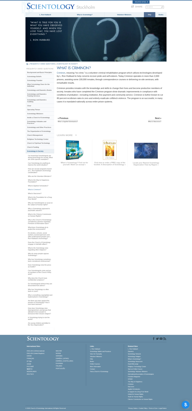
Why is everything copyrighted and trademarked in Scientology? (40, 296)
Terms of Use (153, 408)
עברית (29, 361)
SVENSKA (59, 356)
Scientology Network (134, 354)
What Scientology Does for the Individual (38, 85)
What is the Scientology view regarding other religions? (38, 249)
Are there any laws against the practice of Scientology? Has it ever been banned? (38, 302)
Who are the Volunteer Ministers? (39, 176)
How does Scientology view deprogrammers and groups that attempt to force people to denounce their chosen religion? (39, 311)
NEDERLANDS (31, 371)
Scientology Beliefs (34, 76)
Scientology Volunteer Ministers (138, 371)
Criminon (61, 73)
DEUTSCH (30, 374)
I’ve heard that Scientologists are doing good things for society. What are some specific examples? (40, 157)
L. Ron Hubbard (45, 15)
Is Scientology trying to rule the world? (39, 318)
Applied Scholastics (134, 389)
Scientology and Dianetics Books (39, 90)
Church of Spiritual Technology (38, 143)
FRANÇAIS (30, 358)
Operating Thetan (33, 110)
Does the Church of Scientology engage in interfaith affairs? (39, 243)
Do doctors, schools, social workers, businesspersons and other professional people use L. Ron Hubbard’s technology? (39, 235)
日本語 (29, 364)
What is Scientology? (84, 15)
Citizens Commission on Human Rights (140, 399)
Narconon (131, 386)
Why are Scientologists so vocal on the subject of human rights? (40, 204)
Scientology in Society (35, 151)
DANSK (29, 356)
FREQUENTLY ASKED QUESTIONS (43, 64)
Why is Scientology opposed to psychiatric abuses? (39, 209)
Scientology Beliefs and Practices (100, 351)
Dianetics (131, 351)
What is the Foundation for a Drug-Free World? (40, 198)
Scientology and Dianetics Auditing (36, 101)
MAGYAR (59, 351)
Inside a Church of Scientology (38, 118)
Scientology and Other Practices (39, 127)
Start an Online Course (135, 369)
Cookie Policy (143, 408)
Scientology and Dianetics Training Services (36, 95)
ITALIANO (59, 366)
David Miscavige (133, 364)
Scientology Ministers (35, 114)
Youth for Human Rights (135, 396)
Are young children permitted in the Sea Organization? (39, 324)
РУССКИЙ (30, 366)
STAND (130, 379)
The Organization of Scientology (39, 131)
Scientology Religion (134, 356)
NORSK (58, 353)
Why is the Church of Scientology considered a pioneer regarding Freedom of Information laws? (39, 221)
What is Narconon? (35, 193)
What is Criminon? (34, 190)
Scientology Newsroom (135, 361)
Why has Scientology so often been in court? (38, 290)
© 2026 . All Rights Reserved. (45, 408)
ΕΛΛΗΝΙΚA (59, 363)
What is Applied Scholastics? (38, 186)
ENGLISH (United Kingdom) (35, 353)
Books (161, 15)
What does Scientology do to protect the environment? (38, 228)
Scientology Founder (34, 80)
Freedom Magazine (134, 376)
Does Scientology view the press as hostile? (39, 266)
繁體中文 (30, 369)
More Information (95, 366)
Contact (92, 369)
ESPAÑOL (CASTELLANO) (64, 361)
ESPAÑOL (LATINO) (62, 358)
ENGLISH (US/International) (36, 351)
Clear (29, 106)
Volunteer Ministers (124, 15)
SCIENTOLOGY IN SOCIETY (67, 64)
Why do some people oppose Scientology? (38, 254)
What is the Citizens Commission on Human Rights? (39, 215)
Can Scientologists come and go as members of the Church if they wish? (39, 272)
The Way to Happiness (135, 381)
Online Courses (95, 364)
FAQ (149, 15)
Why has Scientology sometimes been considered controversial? (39, 260)
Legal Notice (163, 408)
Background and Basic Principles (39, 72)
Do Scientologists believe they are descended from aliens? (40, 284)
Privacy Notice (133, 408)
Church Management (35, 135)
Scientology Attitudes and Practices (36, 122)
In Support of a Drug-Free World (138, 391)
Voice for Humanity (96, 354)
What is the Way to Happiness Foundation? (38, 181)
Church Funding (33, 147)
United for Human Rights (135, 394)
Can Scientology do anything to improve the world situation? (39, 164)
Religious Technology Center (37, 139)
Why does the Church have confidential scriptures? (37, 279)
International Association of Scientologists (141, 374)
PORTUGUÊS (60, 368)
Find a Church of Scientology (99, 371)
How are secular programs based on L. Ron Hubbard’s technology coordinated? (40, 170)
